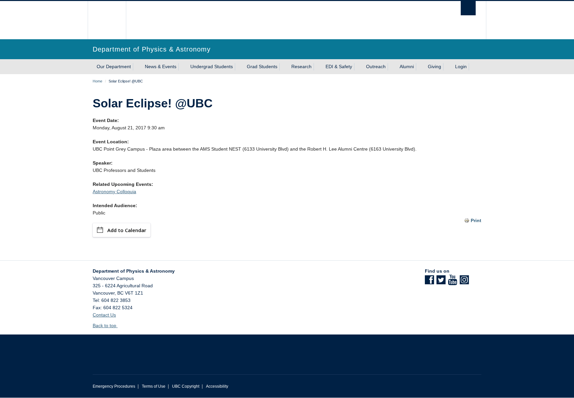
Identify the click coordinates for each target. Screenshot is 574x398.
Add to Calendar (126, 230)
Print (476, 220)
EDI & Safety (339, 66)
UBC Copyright (185, 386)
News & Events (160, 66)
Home (97, 81)
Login (461, 66)
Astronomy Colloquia (114, 191)
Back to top (105, 325)
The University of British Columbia (107, 20)
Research (301, 66)
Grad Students (262, 66)
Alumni (407, 66)
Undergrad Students (211, 66)
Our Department (114, 66)
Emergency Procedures (114, 386)
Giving (434, 66)
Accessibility (217, 386)
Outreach (376, 66)
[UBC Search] (468, 8)
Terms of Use (153, 386)
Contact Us (104, 315)
